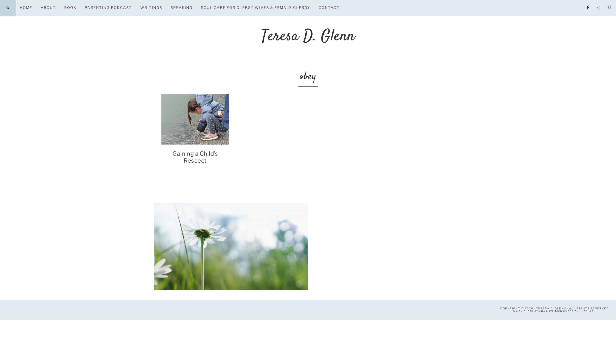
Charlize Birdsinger (556, 311)
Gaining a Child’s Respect (195, 157)
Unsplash (588, 311)
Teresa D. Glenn (308, 36)
